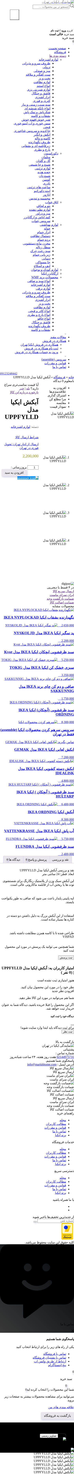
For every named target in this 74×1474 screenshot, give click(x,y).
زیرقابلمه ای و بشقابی (36, 146)
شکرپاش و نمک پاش (36, 112)
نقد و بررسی (60, 859)
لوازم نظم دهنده (39, 209)
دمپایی (46, 258)
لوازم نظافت (42, 82)
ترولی (46, 67)
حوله (47, 228)
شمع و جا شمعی (39, 164)
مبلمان (45, 157)
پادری (46, 183)
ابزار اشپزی (42, 97)
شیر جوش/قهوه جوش (36, 119)
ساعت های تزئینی (38, 187)
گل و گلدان (43, 161)
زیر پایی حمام (41, 254)
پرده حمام (43, 239)
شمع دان (44, 176)
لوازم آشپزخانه (40, 284)
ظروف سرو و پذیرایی (36, 63)
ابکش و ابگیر (42, 134)
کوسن (46, 179)
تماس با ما (59, 367)
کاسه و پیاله (42, 138)
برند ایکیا (60, 1135)
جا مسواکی (43, 262)
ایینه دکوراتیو (42, 191)
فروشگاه (60, 52)
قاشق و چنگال (40, 93)
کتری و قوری (41, 101)
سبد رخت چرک (40, 251)
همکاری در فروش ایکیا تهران (39, 344)
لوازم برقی (43, 288)
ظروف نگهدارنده (39, 142)
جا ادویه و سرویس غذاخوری (32, 131)
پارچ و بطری (42, 149)
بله (28, 388)
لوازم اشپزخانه (48, 59)
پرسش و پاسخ (37, 859)
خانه (71, 377)
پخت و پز (44, 78)
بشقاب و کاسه (40, 116)
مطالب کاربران (56, 1124)
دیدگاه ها (14, 859)
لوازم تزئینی (42, 168)
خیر (21, 388)
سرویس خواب (41, 221)
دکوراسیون (51, 153)
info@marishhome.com (41, 1064)
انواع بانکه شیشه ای (37, 108)
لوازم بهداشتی (49, 224)
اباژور (46, 194)
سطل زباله (43, 247)
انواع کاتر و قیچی (39, 311)
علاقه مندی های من (61, 1407)
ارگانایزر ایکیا (49, 273)
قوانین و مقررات (55, 363)
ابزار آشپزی (42, 299)
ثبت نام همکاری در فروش (41, 348)
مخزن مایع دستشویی (36, 243)
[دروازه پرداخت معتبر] (67, 1238)
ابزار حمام (43, 232)
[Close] (72, 1025)
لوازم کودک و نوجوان (44, 269)
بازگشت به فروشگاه (57, 1415)
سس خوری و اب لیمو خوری (32, 123)
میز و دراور (43, 213)
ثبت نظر (67, 1031)
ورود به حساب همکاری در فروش (36, 352)
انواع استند (43, 86)
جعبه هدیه (43, 172)
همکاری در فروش (54, 341)
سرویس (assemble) (53, 359)
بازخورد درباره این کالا (24, 392)
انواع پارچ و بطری (38, 314)
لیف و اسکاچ (42, 266)
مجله (63, 1120)
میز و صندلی (42, 70)
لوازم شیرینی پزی (38, 89)
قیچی (46, 127)
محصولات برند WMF (44, 277)
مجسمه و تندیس (39, 198)
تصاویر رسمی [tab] (48, 1435)
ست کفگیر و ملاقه (38, 74)
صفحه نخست (57, 48)
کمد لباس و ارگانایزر (37, 217)
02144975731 (65, 1057)
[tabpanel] (37, 1441)
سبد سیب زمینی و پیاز (36, 104)
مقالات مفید (58, 337)
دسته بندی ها (57, 55)
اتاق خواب (51, 202)
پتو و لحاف (43, 206)
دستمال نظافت (40, 236)
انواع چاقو (43, 318)
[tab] (60, 859)
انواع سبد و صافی (38, 281)
